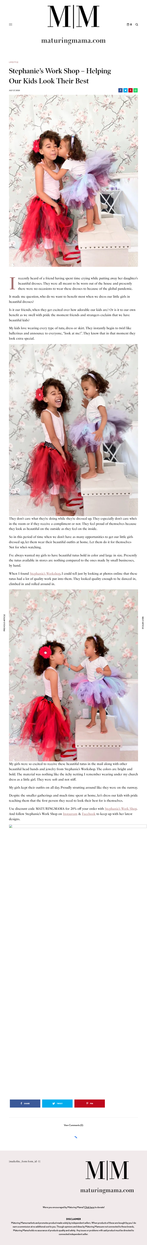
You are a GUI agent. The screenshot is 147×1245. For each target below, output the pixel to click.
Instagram (70, 814)
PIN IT (76, 430)
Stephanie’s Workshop (45, 574)
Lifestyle (13, 62)
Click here (89, 1207)
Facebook (89, 814)
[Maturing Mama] (73, 25)
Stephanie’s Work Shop (121, 809)
